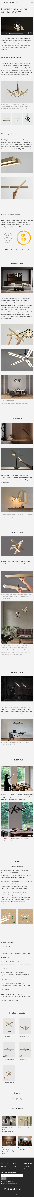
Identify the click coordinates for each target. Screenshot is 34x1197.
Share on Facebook (13, 1099)
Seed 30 (14, 1169)
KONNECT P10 (24, 298)
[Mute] (28, 33)
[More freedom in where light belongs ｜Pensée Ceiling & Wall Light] (9, 1141)
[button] (17, 26)
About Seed (4, 1163)
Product (14, 1163)
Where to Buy (28, 1163)
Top (31, 1192)
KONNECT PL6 (17, 760)
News (14, 1166)
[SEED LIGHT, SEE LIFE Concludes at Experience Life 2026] (9, 1121)
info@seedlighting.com (10, 1183)
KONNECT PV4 (17, 533)
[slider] (16, 33)
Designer (3, 1166)
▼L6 (28, 249)
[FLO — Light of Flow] (25, 1121)
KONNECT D (17, 419)
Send (3, 1178)
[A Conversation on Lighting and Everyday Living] (25, 1141)
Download (27, 1166)
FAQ (25, 1169)
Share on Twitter (17, 1099)
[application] (17, 26)
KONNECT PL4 (17, 672)
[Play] (3, 33)
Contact (5, 1185)
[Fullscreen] (31, 33)
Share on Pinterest (21, 1099)
